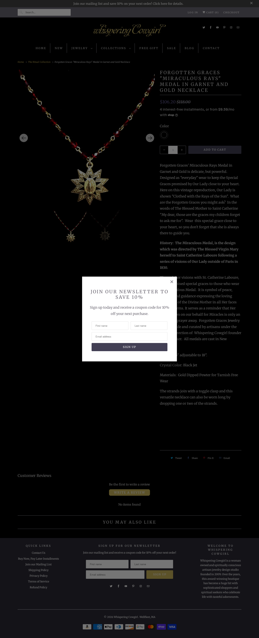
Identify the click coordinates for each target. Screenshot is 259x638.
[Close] (172, 282)
